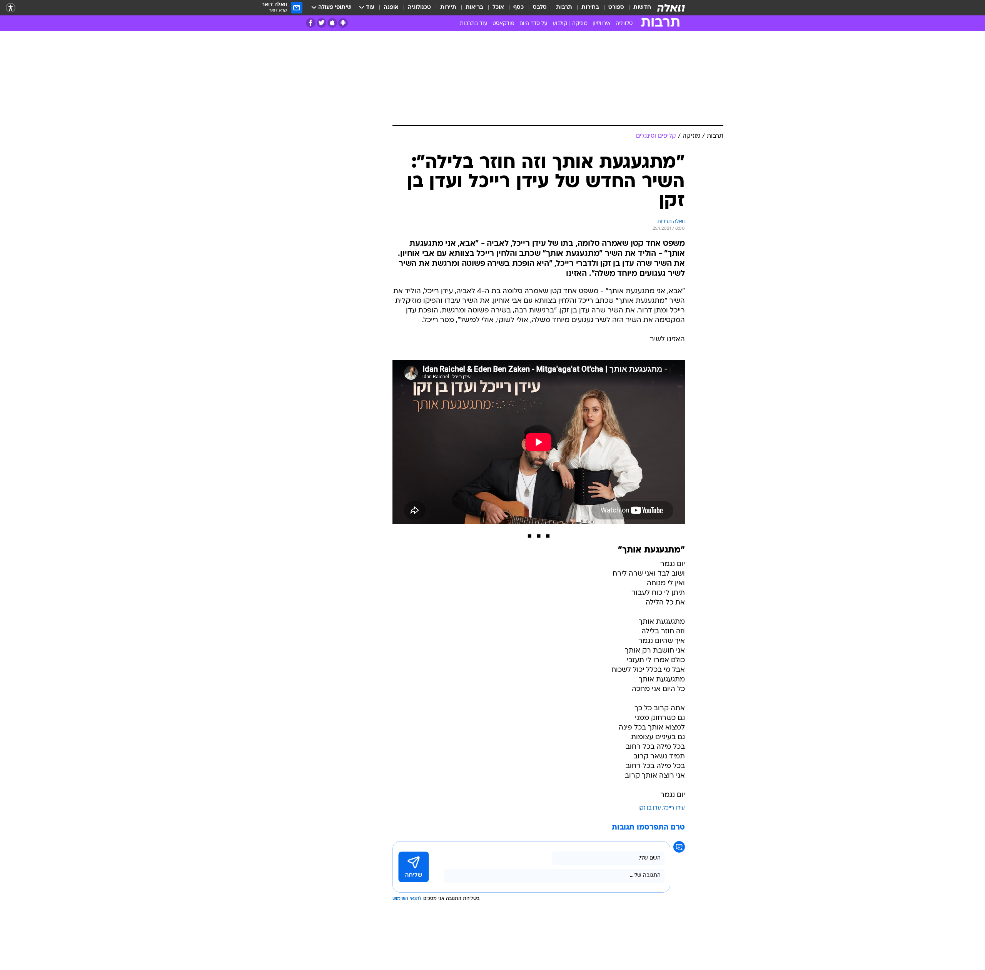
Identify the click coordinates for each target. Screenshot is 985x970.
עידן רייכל (674, 808)
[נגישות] (10, 8)
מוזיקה (580, 23)
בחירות (590, 7)
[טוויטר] (321, 23)
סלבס (540, 7)
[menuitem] (637, 7)
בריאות (474, 7)
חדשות (642, 7)
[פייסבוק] (311, 23)
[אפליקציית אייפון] (332, 23)
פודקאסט (503, 23)
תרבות (564, 7)
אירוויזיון (602, 23)
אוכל (498, 7)
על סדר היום (533, 23)
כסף (518, 7)
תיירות (448, 7)
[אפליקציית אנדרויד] (343, 23)
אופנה (391, 7)
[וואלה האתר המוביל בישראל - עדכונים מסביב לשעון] (671, 8)
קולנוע (560, 23)
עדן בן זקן (649, 808)
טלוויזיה (624, 23)
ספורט (616, 7)
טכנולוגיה (419, 7)
